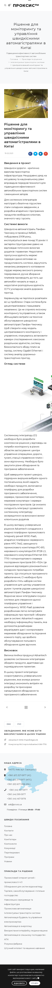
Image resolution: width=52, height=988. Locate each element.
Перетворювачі (12, 852)
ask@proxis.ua (15, 804)
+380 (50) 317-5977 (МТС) (19, 780)
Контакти (8, 830)
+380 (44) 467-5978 (16, 798)
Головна (14, 59)
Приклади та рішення (32, 59)
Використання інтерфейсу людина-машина (25, 930)
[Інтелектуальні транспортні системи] (25, 707)
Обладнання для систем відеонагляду (23, 886)
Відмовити (19, 983)
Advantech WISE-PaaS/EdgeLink (23, 740)
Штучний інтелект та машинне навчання (24, 948)
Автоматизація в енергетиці (18, 926)
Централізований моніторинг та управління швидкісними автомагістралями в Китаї (26, 68)
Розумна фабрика (13, 944)
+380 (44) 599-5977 (16, 794)
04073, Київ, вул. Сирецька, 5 (22, 769)
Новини (8, 861)
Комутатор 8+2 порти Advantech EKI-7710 (28, 744)
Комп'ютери (10, 839)
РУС (19, 724)
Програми (9, 857)
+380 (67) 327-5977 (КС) (19, 775)
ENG (9, 724)
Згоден (34, 983)
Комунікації (9, 848)
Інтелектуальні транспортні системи (28, 62)
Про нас (8, 835)
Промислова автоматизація (17, 908)
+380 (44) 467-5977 (18, 790)
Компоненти (10, 844)
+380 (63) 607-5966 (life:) (18, 784)
